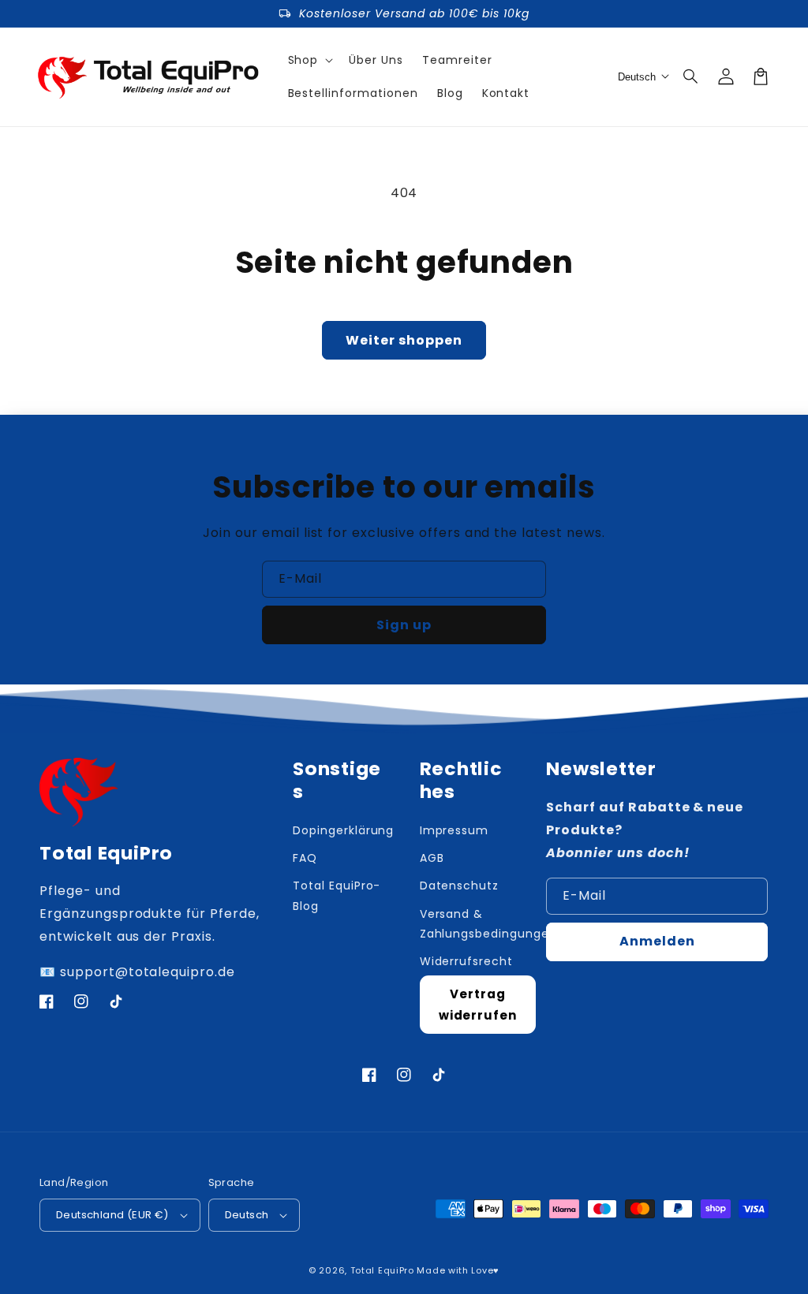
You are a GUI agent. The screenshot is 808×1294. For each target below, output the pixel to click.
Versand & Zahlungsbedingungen (488, 924)
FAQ (305, 858)
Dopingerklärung (343, 830)
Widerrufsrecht (466, 961)
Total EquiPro (382, 1270)
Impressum (454, 830)
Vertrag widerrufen (478, 1005)
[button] (691, 76)
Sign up (404, 625)
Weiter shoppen (404, 340)
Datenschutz (459, 885)
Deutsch (247, 1214)
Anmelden (657, 941)
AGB (432, 858)
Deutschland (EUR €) (112, 1214)
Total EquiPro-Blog (336, 895)
